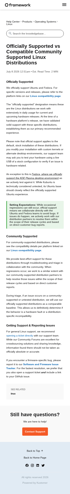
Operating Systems (45, 21)
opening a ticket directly (19, 335)
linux (13, 393)
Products (27, 21)
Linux (9, 24)
